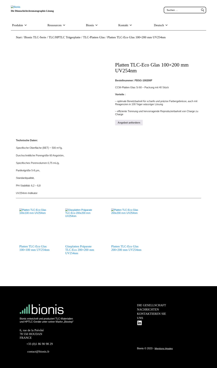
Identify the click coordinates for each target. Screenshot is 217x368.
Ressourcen (54, 25)
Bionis (90, 25)
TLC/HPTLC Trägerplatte (65, 37)
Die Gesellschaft (151, 305)
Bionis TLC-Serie (35, 37)
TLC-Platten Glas (94, 37)
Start (19, 37)
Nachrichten (148, 309)
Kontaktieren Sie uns (151, 316)
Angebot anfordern (129, 122)
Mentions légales (164, 348)
